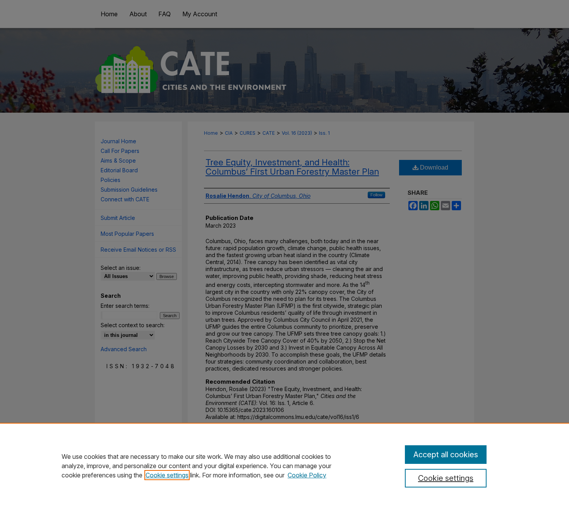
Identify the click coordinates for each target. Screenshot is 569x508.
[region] (284, 465)
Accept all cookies (445, 454)
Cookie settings (167, 475)
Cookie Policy (307, 475)
